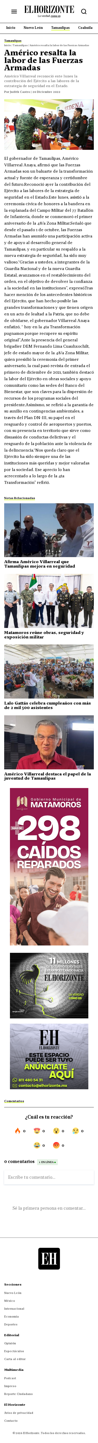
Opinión (10, 1343)
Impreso (10, 1386)
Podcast (10, 1378)
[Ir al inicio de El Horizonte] (49, 11)
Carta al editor (15, 1359)
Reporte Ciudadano (18, 1394)
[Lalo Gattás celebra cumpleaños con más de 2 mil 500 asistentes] (49, 671)
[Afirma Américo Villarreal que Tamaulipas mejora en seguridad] (49, 530)
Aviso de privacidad (18, 1413)
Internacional (14, 1308)
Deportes (11, 1324)
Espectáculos (14, 1351)
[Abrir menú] (14, 11)
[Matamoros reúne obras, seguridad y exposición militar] (49, 601)
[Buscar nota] (84, 11)
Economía (11, 1316)
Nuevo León (12, 1293)
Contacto (11, 1421)
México (9, 1301)
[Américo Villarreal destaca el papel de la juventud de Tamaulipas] (49, 742)
